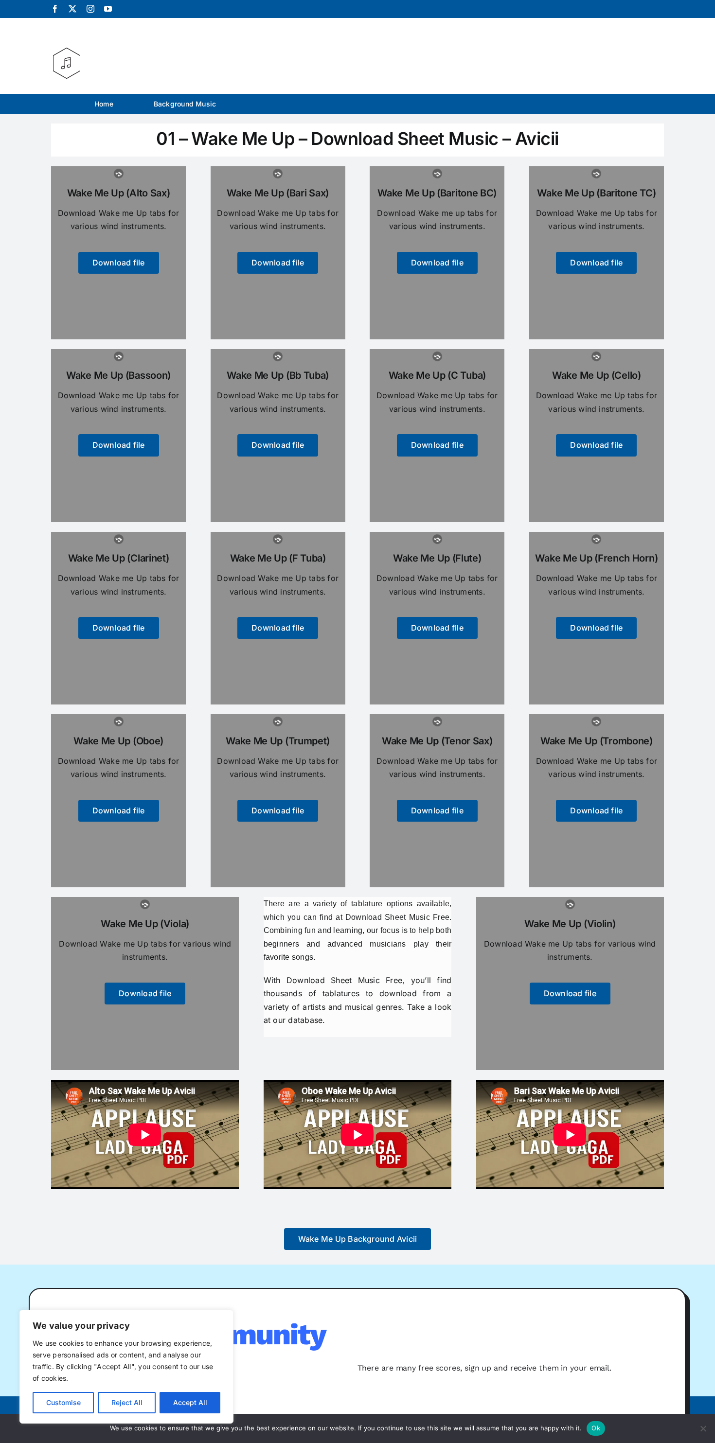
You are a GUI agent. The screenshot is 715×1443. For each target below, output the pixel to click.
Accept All (190, 1402)
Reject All (127, 1402)
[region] (126, 1367)
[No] (703, 1428)
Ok (595, 1428)
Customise (63, 1402)
